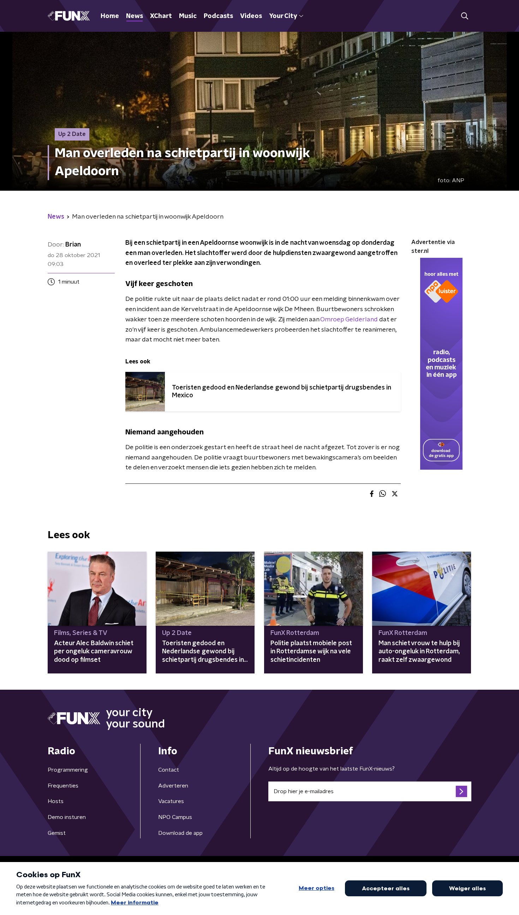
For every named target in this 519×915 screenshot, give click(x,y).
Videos (251, 16)
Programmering (68, 770)
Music (188, 16)
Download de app (180, 833)
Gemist (57, 833)
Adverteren (173, 786)
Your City (283, 16)
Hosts (56, 801)
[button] (464, 16)
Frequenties (63, 786)
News (134, 16)
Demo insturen (67, 817)
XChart (161, 16)
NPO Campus (175, 817)
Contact (168, 770)
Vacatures (171, 801)
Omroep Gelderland (349, 319)
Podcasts (218, 16)
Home (110, 16)
